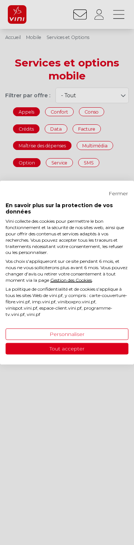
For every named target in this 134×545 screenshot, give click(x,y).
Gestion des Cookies (71, 280)
